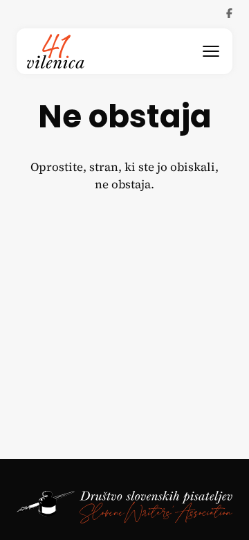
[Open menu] (211, 51)
